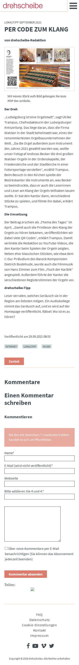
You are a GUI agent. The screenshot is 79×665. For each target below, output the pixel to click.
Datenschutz (39, 619)
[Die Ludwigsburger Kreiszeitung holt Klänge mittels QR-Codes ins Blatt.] (39, 69)
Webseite (11, 478)
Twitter (16, 590)
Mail (25, 590)
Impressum (39, 635)
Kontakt (39, 630)
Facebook (7, 590)
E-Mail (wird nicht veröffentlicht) (28, 465)
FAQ (39, 614)
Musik (46, 346)
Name (9, 453)
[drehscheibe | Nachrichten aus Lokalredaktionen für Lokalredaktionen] (23, 5)
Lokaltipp (30, 346)
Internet (11, 346)
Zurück (14, 361)
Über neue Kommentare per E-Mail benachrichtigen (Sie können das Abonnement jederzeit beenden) (39, 553)
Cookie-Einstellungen (39, 625)
